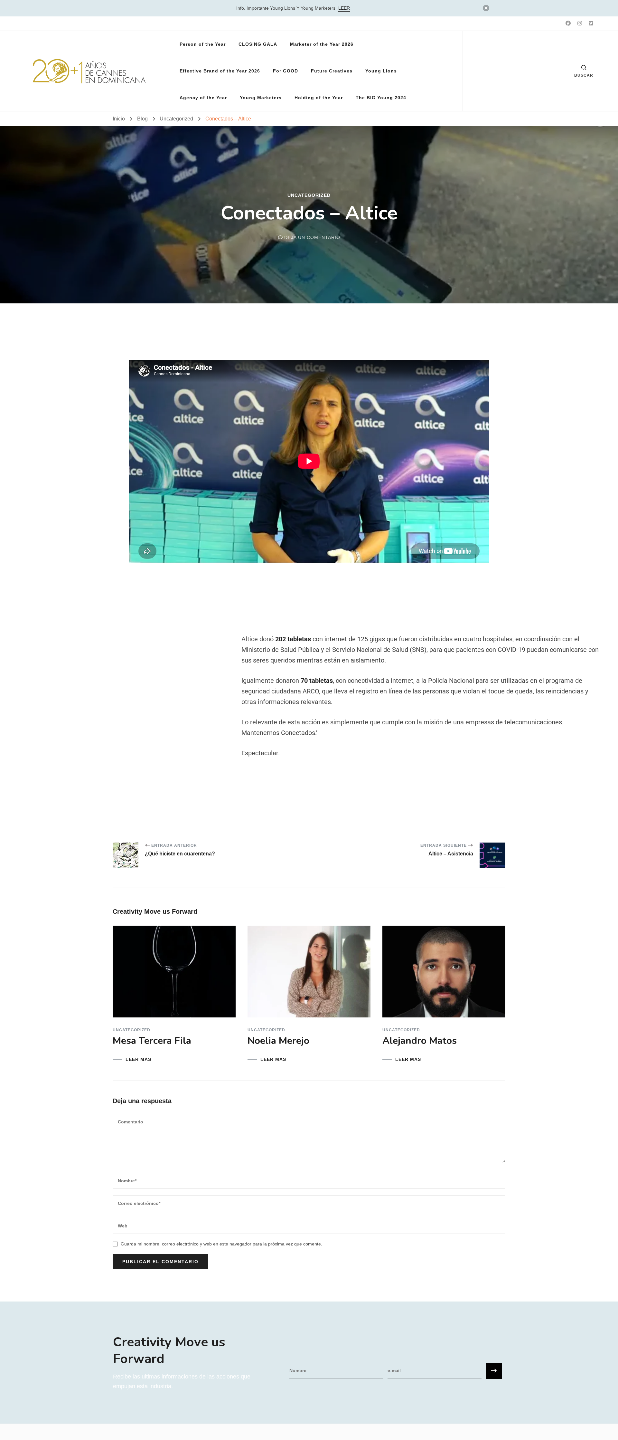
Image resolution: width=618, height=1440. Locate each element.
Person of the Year (203, 44)
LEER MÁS (138, 1059)
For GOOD (285, 70)
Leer (344, 8)
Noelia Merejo (278, 1040)
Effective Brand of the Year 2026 (220, 70)
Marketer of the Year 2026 (321, 44)
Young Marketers (261, 97)
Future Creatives (331, 70)
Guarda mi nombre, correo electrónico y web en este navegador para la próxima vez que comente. (221, 1243)
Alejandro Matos (419, 1040)
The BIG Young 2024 (381, 97)
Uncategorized (309, 195)
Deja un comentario (312, 237)
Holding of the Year (319, 97)
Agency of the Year (203, 97)
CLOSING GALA (258, 44)
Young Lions (381, 70)
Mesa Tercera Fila (152, 1040)
